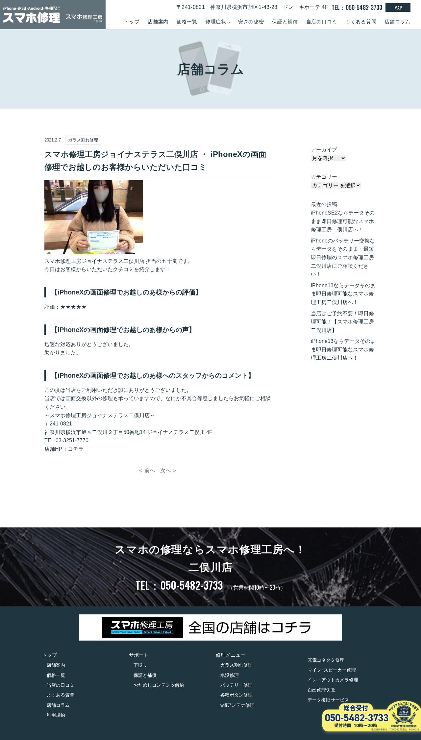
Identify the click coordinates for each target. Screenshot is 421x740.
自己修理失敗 (321, 690)
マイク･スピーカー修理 (332, 670)
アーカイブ (324, 149)
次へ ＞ (168, 470)
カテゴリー (324, 177)
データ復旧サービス (328, 699)
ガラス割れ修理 (236, 665)
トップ (131, 21)
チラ (78, 449)
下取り (140, 665)
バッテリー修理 (236, 685)
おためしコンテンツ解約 (159, 685)
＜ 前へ (146, 470)
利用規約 (56, 715)
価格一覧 (187, 21)
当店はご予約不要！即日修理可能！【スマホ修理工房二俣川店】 (342, 322)
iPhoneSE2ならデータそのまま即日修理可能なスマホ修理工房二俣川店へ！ (343, 221)
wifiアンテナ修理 (237, 705)
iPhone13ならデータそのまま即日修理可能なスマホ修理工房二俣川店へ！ (343, 294)
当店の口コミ (321, 21)
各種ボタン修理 (236, 695)
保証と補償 (285, 21)
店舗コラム (397, 21)
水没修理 (229, 675)
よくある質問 (361, 21)
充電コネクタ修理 (326, 660)
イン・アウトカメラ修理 (333, 679)
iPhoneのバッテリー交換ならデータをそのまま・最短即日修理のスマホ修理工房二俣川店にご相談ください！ (343, 257)
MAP (398, 7)
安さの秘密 (251, 21)
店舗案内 (158, 21)
